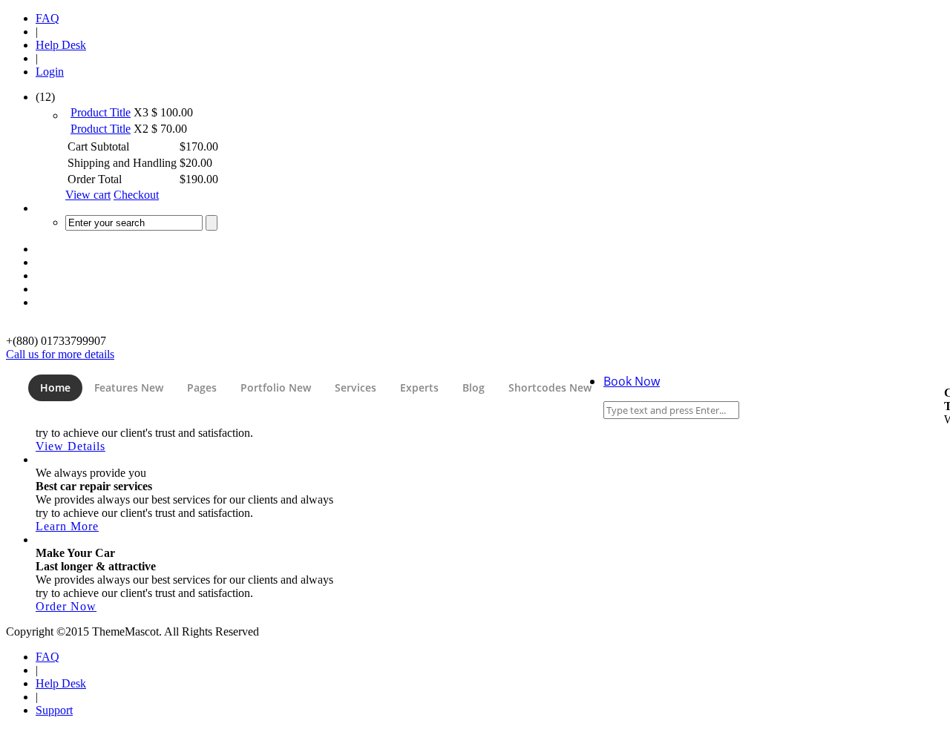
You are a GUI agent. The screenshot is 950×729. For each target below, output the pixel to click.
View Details (70, 446)
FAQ (47, 18)
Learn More (67, 526)
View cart (88, 194)
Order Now (66, 606)
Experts (419, 387)
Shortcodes (550, 387)
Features (128, 387)
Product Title (101, 112)
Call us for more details (60, 354)
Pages (202, 387)
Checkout (136, 194)
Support (54, 710)
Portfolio (275, 387)
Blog (473, 387)
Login (50, 71)
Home (55, 387)
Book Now (631, 381)
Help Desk (61, 45)
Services (355, 387)
